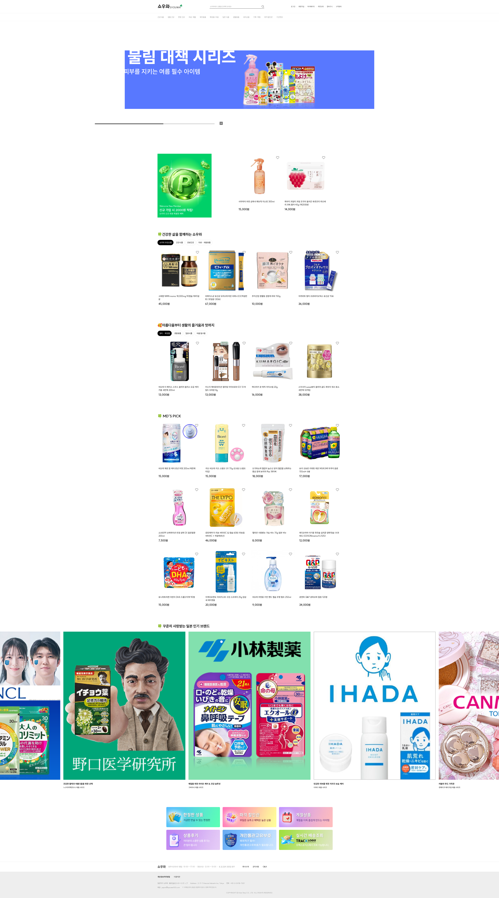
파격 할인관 (268, 17)
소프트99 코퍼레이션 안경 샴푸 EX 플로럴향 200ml (177, 534)
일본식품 (188, 333)
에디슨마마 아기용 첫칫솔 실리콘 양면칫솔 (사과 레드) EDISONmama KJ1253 (319, 534)
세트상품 (246, 17)
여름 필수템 (201, 333)
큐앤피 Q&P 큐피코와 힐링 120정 (313, 597)
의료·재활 (192, 17)
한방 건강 (181, 17)
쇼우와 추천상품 (165, 242)
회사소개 (245, 867)
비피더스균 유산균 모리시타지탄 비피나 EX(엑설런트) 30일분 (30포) (226, 298)
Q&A (265, 867)
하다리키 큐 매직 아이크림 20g (265, 387)
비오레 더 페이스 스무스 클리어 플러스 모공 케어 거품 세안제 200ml (179, 388)
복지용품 (203, 17)
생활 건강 (171, 17)
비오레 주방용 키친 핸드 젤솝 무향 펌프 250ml (271, 597)
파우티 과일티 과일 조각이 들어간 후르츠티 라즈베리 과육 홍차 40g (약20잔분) (305, 203)
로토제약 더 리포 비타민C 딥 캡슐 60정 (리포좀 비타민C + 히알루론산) (225, 534)
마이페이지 (311, 6)
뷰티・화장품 (164, 333)
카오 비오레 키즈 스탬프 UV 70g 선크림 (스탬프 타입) (225, 470)
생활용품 (236, 17)
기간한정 (279, 17)
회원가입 (301, 6)
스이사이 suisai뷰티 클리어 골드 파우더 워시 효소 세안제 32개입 (318, 388)
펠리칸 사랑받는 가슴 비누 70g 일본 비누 (269, 532)
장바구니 (330, 6)
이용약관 (177, 877)
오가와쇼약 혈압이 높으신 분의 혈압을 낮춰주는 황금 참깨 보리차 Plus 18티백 (271, 470)
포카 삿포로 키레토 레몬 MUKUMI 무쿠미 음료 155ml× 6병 (318, 470)
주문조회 (321, 6)
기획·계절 (256, 17)
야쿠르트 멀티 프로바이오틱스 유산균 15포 (316, 296)
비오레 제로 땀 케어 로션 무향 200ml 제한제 (177, 468)
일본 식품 (225, 17)
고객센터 (339, 6)
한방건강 (190, 242)
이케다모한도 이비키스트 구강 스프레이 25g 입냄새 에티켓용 (225, 598)
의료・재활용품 (204, 242)
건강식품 (160, 17)
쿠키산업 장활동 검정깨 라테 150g (266, 296)
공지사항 (256, 867)
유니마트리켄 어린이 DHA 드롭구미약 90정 (177, 597)
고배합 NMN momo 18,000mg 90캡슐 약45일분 (179, 298)
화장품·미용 (214, 17)
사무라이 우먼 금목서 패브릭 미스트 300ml (256, 201)
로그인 (293, 6)
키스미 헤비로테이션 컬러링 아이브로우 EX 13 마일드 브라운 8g (225, 388)
